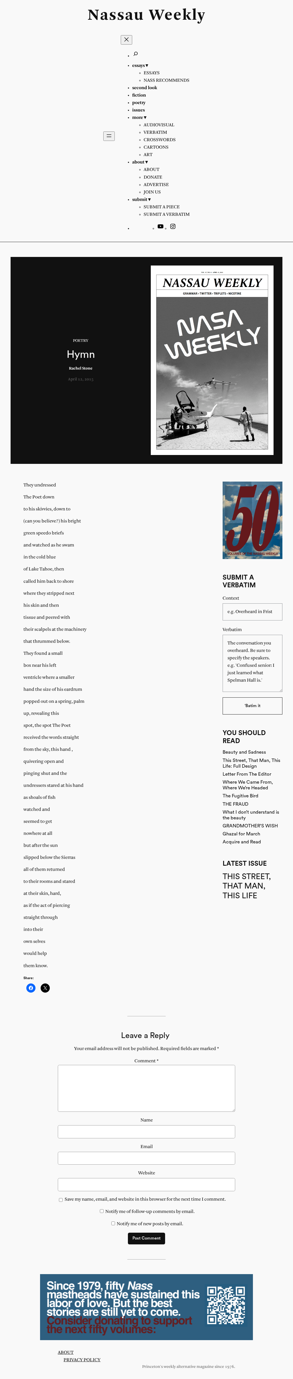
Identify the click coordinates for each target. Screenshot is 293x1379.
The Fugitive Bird (240, 795)
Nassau (116, 16)
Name (146, 1120)
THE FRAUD (235, 804)
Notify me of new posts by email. (150, 1224)
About (66, 1352)
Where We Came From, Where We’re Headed (248, 785)
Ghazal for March (241, 833)
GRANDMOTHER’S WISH (250, 825)
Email (146, 1146)
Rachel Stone (80, 368)
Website (146, 1173)
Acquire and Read (242, 841)
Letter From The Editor (247, 774)
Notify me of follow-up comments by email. (150, 1211)
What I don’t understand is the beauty (251, 815)
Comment (146, 1061)
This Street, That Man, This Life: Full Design (251, 763)
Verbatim (232, 629)
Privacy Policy (82, 1360)
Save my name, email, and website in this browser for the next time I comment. (145, 1199)
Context (231, 598)
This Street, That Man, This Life (247, 886)
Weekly (177, 16)
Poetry (80, 341)
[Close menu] (126, 40)
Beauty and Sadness (244, 752)
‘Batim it (252, 706)
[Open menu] (109, 136)
